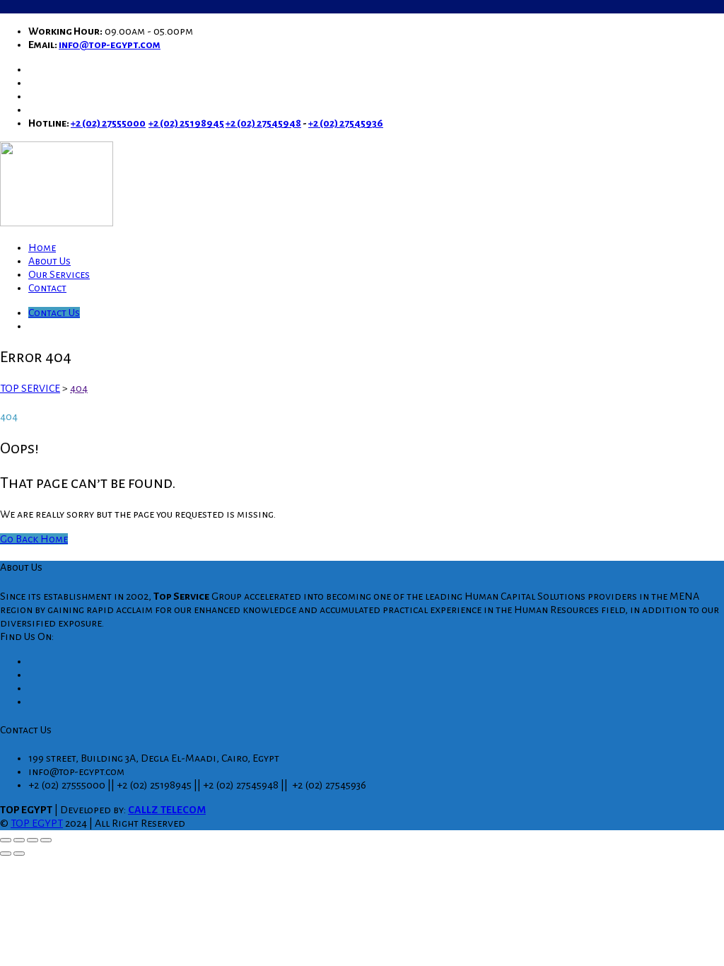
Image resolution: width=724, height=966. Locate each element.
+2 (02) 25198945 (186, 123)
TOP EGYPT (37, 823)
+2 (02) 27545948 (263, 123)
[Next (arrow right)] (19, 853)
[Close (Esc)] (46, 840)
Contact (47, 287)
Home (42, 247)
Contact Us (54, 312)
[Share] (32, 840)
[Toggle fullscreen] (19, 840)
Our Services (59, 274)
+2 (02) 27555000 (108, 123)
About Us (49, 261)
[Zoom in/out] (5, 840)
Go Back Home (34, 539)
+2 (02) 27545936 (345, 123)
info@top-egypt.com (109, 44)
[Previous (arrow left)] (5, 853)
